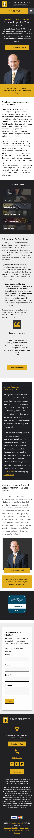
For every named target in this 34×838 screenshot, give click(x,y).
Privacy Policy (24, 828)
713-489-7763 (14, 11)
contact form (9, 475)
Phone (7, 665)
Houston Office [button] (17, 744)
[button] (31, 11)
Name (7, 655)
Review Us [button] (17, 772)
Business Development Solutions (16, 830)
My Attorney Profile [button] (17, 570)
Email (8, 675)
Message (8, 685)
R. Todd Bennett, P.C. (16, 823)
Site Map (15, 828)
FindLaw (17, 833)
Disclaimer (7, 828)
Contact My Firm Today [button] (17, 47)
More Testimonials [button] (17, 368)
